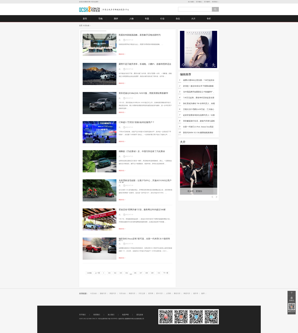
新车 (85, 18)
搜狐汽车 (103, 293)
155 (159, 273)
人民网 (168, 293)
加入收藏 (191, 2)
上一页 (97, 273)
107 (141, 273)
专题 (147, 18)
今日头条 (86, 25)
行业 (162, 18)
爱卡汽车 (159, 293)
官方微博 (207, 2)
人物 (131, 18)
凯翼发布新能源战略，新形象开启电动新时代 (140, 35)
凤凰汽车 (113, 293)
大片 (193, 18)
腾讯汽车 (177, 293)
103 (121, 273)
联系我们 (215, 2)
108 (146, 273)
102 (115, 273)
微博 (203, 293)
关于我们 (82, 315)
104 (126, 273)
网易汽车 (132, 293)
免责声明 (125, 315)
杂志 (178, 18)
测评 (116, 18)
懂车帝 (195, 293)
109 (152, 273)
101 (109, 273)
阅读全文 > (122, 54)
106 (135, 273)
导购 (100, 18)
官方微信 (199, 2)
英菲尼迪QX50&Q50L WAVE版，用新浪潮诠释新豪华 (143, 93)
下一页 (165, 273)
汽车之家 (142, 293)
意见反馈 (139, 315)
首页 (80, 25)
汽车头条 (122, 293)
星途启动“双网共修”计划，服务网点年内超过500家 (142, 209)
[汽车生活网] (104, 9)
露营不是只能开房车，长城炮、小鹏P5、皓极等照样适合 (145, 64)
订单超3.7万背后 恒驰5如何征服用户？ (136, 122)
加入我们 (111, 315)
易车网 (150, 293)
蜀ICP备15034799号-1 (111, 318)
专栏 (209, 18)
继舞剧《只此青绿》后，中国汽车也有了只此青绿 (142, 151)
